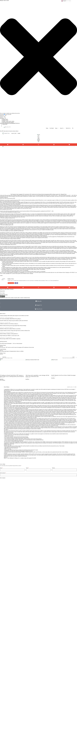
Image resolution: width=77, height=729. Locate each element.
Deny (4, 123)
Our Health (52, 128)
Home (47, 128)
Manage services (5, 120)
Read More (1, 346)
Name (1, 467)
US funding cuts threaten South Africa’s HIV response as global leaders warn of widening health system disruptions (12, 376)
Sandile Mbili (9, 337)
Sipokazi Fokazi (3, 345)
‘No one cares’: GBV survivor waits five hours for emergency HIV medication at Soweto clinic (17, 347)
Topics (56, 128)
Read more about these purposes (8, 122)
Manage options (5, 119)
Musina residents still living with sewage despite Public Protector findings (13, 325)
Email (27, 467)
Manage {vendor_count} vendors (8, 121)
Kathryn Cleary (3, 353)
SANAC (36, 246)
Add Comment (3, 472)
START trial (7, 219)
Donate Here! (2, 291)
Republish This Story (4, 294)
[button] (38, 57)
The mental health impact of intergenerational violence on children (12, 351)
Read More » (2, 379)
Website (53, 467)
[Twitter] (15, 283)
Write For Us (68, 128)
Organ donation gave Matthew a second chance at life (9, 335)
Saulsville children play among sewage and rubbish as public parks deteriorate (14, 320)
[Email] (17, 283)
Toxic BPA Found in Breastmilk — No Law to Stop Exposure (11, 343)
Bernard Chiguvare (9, 327)
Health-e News (7, 133)
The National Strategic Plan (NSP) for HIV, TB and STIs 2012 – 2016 (48, 195)
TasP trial (65, 220)
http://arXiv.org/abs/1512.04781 (30, 458)
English (64, 0)
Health (19, 133)
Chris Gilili (8, 322)
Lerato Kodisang (3, 349)
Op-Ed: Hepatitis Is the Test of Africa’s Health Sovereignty (63, 375)
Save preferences (12, 123)
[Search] (72, 128)
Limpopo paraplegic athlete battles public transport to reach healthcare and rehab (14, 315)
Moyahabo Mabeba (9, 317)
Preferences (7, 123)
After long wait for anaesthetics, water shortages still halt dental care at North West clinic (37, 376)
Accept (1, 123)
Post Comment (2, 477)
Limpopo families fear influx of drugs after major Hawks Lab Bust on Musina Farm (15, 330)
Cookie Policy (4, 124)
